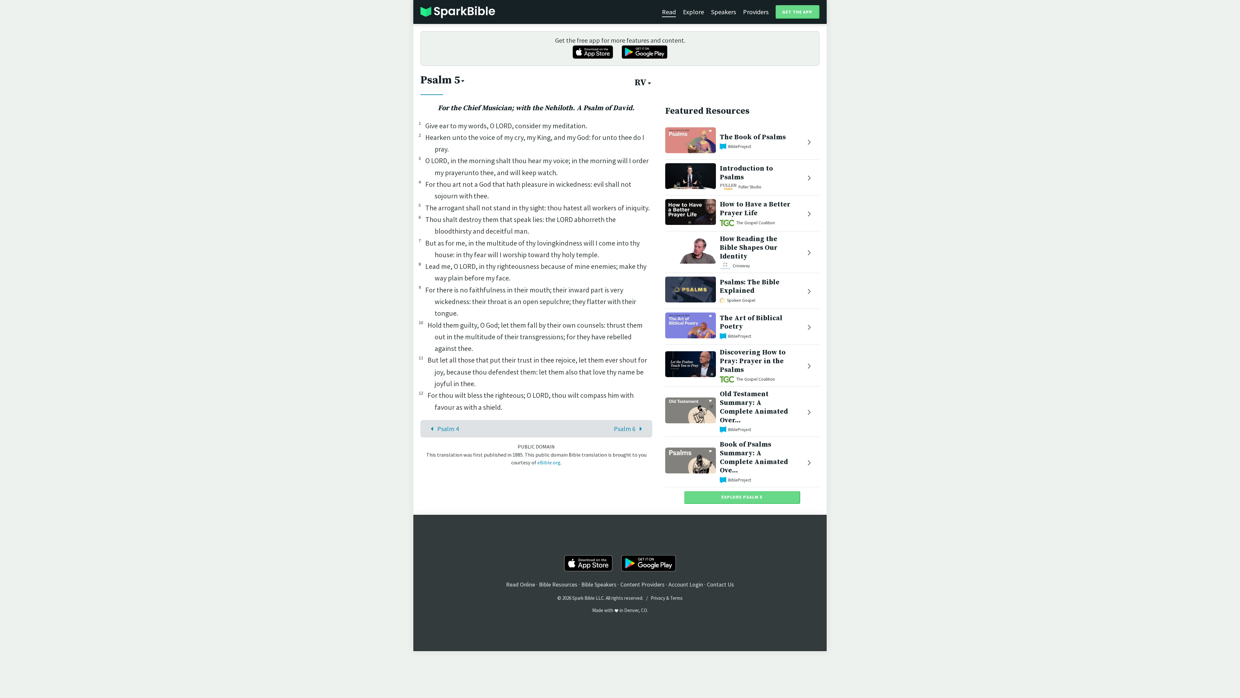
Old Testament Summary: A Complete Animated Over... (754, 407)
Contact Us (720, 584)
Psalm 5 (440, 80)
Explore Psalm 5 (741, 497)
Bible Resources (558, 584)
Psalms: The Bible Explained (750, 286)
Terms (676, 598)
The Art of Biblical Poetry (751, 322)
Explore (693, 12)
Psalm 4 (448, 429)
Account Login (685, 584)
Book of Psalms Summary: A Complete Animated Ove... (754, 457)
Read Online (520, 584)
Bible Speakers (598, 584)
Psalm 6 (625, 429)
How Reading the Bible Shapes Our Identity (749, 248)
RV (640, 82)
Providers (756, 12)
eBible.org (549, 462)
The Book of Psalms (753, 137)
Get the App (797, 12)
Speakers (723, 12)
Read (669, 12)
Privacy (658, 598)
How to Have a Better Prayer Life (755, 208)
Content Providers (642, 584)
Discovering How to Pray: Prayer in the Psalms (753, 361)
